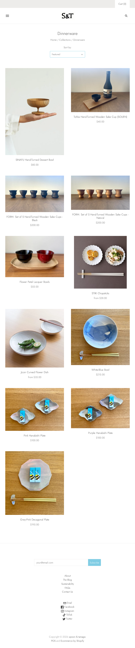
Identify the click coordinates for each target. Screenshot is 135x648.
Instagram (69, 611)
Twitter (68, 618)
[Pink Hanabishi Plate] (34, 409)
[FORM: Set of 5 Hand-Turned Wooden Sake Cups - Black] (34, 194)
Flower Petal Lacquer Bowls (35, 282)
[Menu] (7, 15)
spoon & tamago (77, 637)
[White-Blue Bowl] (100, 337)
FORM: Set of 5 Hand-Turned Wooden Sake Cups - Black (35, 218)
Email (69, 602)
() (122, 4)
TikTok (69, 614)
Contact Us (67, 591)
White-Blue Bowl (100, 370)
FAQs (67, 588)
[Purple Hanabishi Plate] (100, 408)
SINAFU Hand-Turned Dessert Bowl (35, 160)
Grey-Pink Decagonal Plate (34, 520)
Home (53, 40)
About (68, 575)
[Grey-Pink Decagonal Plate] (34, 483)
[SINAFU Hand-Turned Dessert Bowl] (34, 111)
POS (53, 641)
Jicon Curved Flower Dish (35, 372)
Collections (65, 40)
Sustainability (67, 584)
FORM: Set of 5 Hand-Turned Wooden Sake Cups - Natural (100, 216)
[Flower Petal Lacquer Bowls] (34, 256)
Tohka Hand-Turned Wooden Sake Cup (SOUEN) (100, 117)
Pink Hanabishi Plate (35, 435)
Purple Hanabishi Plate (100, 433)
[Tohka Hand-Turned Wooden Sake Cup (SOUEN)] (100, 90)
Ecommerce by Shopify (72, 641)
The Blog (67, 580)
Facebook (69, 607)
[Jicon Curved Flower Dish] (34, 338)
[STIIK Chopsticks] (100, 262)
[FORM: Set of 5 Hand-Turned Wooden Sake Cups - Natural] (100, 193)
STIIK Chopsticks (100, 293)
